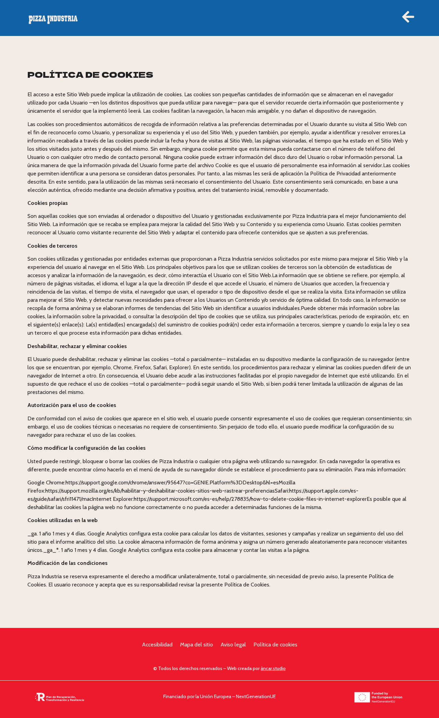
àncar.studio (273, 668)
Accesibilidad (157, 644)
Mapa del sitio (196, 644)
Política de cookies (275, 644)
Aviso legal (233, 644)
